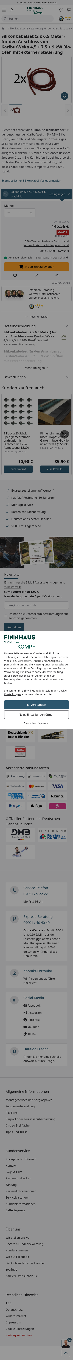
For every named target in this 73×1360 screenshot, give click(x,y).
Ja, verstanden (36, 705)
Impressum (43, 723)
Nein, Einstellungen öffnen (36, 715)
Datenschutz (30, 723)
